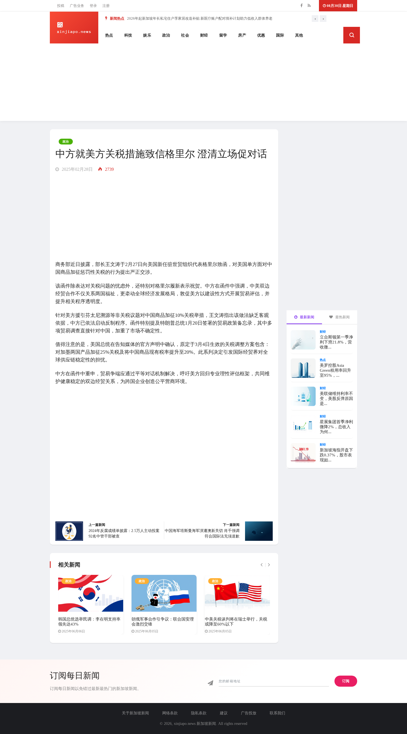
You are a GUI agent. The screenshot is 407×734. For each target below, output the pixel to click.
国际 (280, 35)
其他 (299, 35)
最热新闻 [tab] (342, 317)
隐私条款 (199, 713)
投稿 (60, 6)
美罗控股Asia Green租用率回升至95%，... (335, 370)
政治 (166, 35)
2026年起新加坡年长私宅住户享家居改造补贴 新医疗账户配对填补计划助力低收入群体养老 (199, 18)
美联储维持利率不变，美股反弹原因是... (336, 398)
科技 (128, 35)
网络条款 (170, 713)
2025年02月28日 (77, 169)
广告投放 (248, 713)
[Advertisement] (203, 82)
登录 (93, 6)
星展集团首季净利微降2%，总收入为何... (336, 427)
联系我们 (277, 713)
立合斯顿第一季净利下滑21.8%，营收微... (336, 342)
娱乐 (147, 35)
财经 (204, 35)
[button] (351, 35)
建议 (224, 713)
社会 (185, 35)
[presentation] (315, 18)
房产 (242, 35)
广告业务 (77, 6)
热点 (109, 35)
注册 (106, 6)
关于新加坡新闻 (135, 713)
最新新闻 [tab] (306, 317)
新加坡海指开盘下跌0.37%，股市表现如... (336, 455)
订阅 (345, 681)
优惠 (261, 35)
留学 (223, 35)
